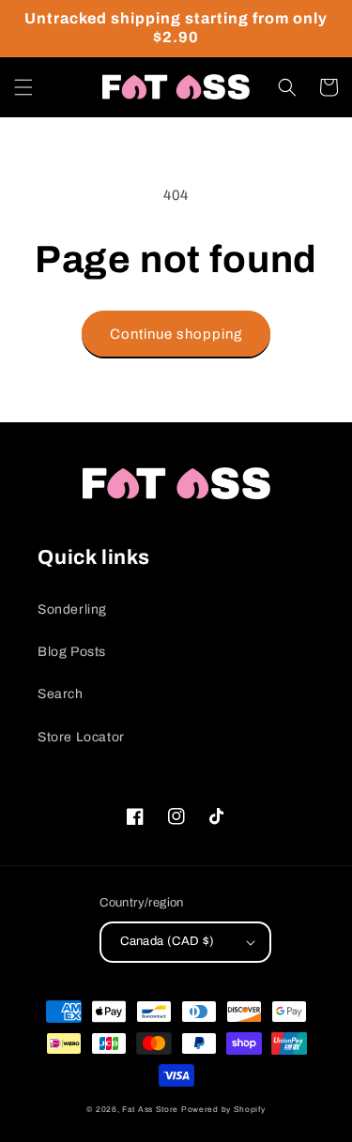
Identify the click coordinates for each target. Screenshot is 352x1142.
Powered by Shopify (223, 1109)
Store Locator (81, 737)
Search (61, 694)
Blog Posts (72, 652)
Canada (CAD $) (167, 941)
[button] (23, 87)
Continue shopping (176, 334)
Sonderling (72, 609)
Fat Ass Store (150, 1109)
